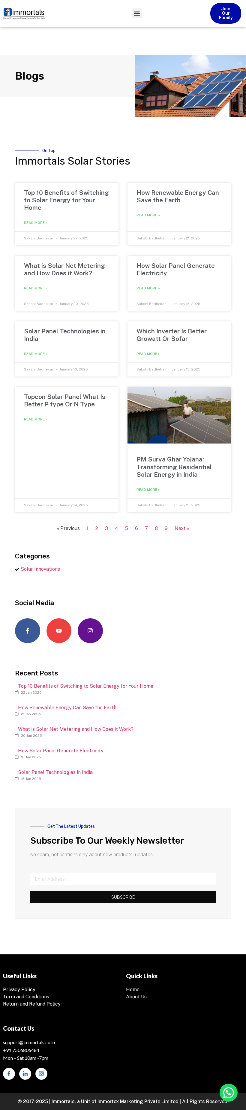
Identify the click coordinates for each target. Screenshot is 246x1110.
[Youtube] (59, 630)
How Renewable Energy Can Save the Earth (177, 196)
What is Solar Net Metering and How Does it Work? (64, 269)
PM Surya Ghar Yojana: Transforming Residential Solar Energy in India (174, 466)
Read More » (35, 223)
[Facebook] (9, 1074)
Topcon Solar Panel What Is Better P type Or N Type (64, 400)
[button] (137, 13)
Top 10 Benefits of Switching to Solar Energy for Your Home (66, 200)
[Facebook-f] (27, 630)
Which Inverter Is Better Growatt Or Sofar (171, 334)
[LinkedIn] (25, 1074)
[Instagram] (90, 630)
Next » (182, 528)
